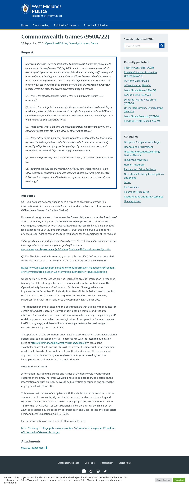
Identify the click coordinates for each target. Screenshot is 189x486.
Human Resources (134, 164)
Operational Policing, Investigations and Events (71, 43)
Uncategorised (132, 201)
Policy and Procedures (136, 191)
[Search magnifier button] (161, 45)
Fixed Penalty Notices (136, 160)
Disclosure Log (41, 25)
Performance (131, 187)
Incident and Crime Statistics (140, 169)
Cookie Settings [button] (163, 480)
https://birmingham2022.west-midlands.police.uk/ (59, 342)
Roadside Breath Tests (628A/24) (142, 121)
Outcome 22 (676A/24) (136, 80)
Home (24, 25)
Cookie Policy (125, 462)
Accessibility (107, 462)
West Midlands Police (68, 462)
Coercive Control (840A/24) (139, 67)
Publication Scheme (65, 25)
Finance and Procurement (138, 146)
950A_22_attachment (32, 447)
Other (127, 182)
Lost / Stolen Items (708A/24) (140, 90)
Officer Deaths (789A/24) (137, 85)
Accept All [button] (179, 480)
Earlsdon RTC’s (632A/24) (137, 95)
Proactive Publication (96, 25)
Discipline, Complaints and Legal (142, 142)
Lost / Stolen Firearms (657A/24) (141, 116)
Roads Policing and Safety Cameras (143, 196)
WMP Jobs (90, 462)
